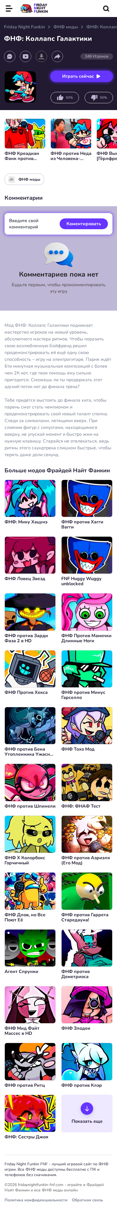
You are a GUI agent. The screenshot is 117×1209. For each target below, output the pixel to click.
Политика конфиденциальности (36, 1200)
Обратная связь (87, 1200)
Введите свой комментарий (23, 224)
